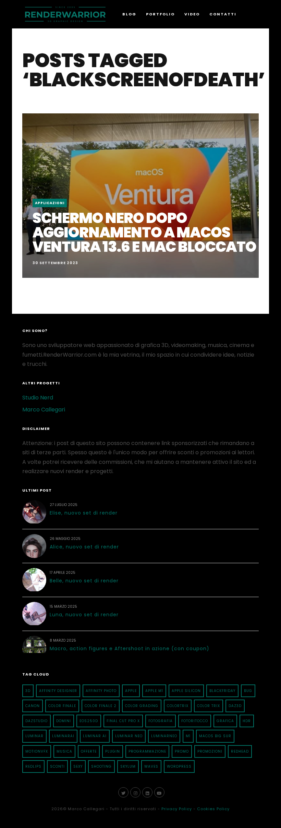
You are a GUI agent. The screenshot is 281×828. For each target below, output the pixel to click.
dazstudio (36, 721)
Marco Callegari (43, 409)
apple (131, 690)
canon (32, 705)
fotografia (160, 721)
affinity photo (101, 690)
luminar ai (95, 736)
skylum (128, 766)
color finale (62, 705)
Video (192, 14)
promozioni (209, 751)
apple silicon (186, 690)
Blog (129, 14)
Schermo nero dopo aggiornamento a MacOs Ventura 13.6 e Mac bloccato (144, 232)
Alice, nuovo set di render (84, 546)
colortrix (177, 705)
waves (151, 766)
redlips (33, 766)
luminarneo (164, 736)
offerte (89, 751)
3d (27, 690)
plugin (112, 751)
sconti (57, 766)
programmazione (147, 751)
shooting (101, 766)
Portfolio (160, 14)
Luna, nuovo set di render (84, 614)
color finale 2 (101, 705)
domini (63, 721)
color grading (141, 705)
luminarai (63, 736)
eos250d (89, 721)
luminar (34, 736)
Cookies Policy (213, 809)
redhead (240, 751)
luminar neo (129, 736)
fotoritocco (194, 721)
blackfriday (222, 690)
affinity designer (58, 690)
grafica (225, 721)
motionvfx (36, 751)
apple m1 (154, 690)
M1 (188, 736)
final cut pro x (123, 721)
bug (248, 690)
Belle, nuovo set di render (84, 580)
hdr (247, 721)
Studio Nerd (37, 397)
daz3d (235, 705)
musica (64, 751)
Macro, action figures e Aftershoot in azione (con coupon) (129, 648)
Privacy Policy (176, 809)
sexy (78, 766)
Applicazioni (49, 203)
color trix (208, 705)
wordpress (179, 766)
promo (182, 751)
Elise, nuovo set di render (84, 512)
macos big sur (215, 736)
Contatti (222, 14)
